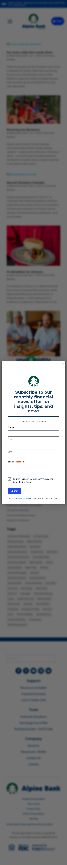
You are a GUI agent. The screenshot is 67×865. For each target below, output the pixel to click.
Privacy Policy (23, 499)
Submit (14, 491)
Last (10, 452)
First (10, 439)
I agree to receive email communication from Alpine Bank (33, 481)
